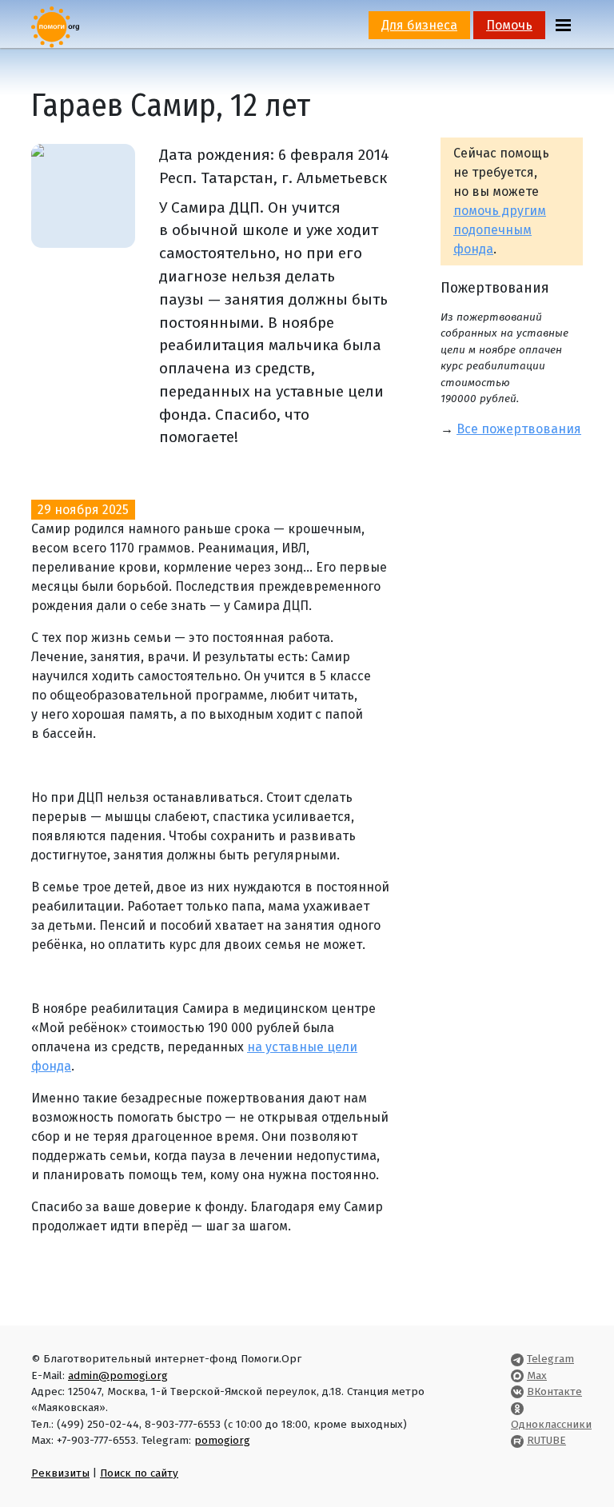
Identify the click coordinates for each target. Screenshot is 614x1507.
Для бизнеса (419, 25)
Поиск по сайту (139, 1473)
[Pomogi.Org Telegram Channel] (517, 1358)
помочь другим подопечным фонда (499, 230)
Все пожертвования (519, 429)
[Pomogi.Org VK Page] (517, 1391)
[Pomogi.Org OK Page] (517, 1407)
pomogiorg (222, 1440)
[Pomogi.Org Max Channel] (517, 1375)
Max (537, 1375)
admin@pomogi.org (118, 1375)
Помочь (509, 25)
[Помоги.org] (55, 26)
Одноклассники (551, 1424)
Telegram (550, 1358)
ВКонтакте (554, 1391)
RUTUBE (546, 1440)
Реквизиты (60, 1473)
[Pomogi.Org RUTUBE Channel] (517, 1440)
